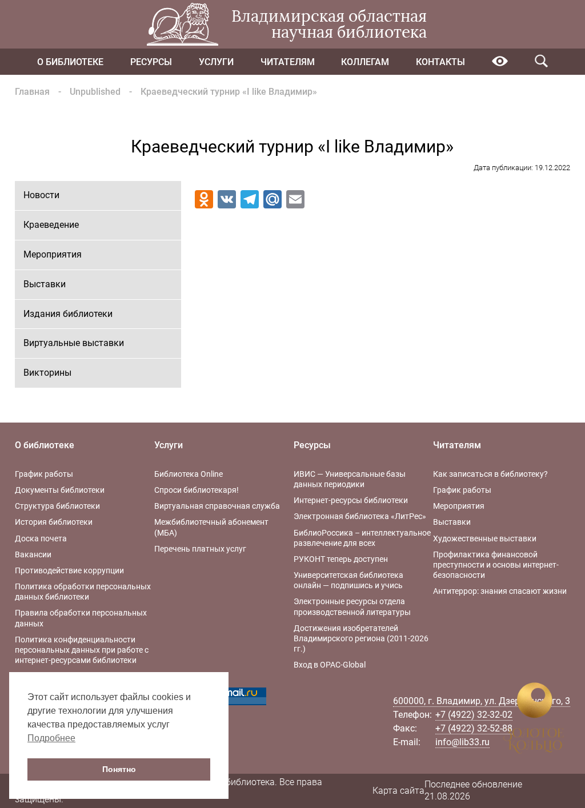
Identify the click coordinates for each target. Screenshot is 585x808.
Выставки (44, 284)
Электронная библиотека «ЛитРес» (360, 516)
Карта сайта (398, 790)
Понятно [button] (119, 769)
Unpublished (95, 91)
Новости (41, 195)
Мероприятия (52, 254)
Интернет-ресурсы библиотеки (351, 500)
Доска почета (41, 538)
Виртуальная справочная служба (217, 505)
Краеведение (51, 224)
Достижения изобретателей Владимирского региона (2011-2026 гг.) (361, 638)
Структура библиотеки (57, 505)
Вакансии (33, 554)
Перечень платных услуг (200, 548)
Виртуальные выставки (73, 342)
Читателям (288, 62)
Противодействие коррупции (69, 570)
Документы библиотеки (60, 490)
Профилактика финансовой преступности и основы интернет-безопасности (496, 565)
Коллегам (365, 62)
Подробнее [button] (51, 738)
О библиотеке (70, 62)
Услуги (216, 62)
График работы (44, 474)
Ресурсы (151, 62)
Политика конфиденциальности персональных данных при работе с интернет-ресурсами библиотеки (82, 650)
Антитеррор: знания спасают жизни (500, 591)
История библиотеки (54, 521)
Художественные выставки (484, 538)
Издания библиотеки (68, 313)
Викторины (47, 372)
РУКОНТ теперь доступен (341, 559)
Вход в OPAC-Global (330, 664)
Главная (32, 91)
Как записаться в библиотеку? (490, 474)
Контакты (440, 62)
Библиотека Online (188, 474)
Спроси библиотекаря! (196, 490)
